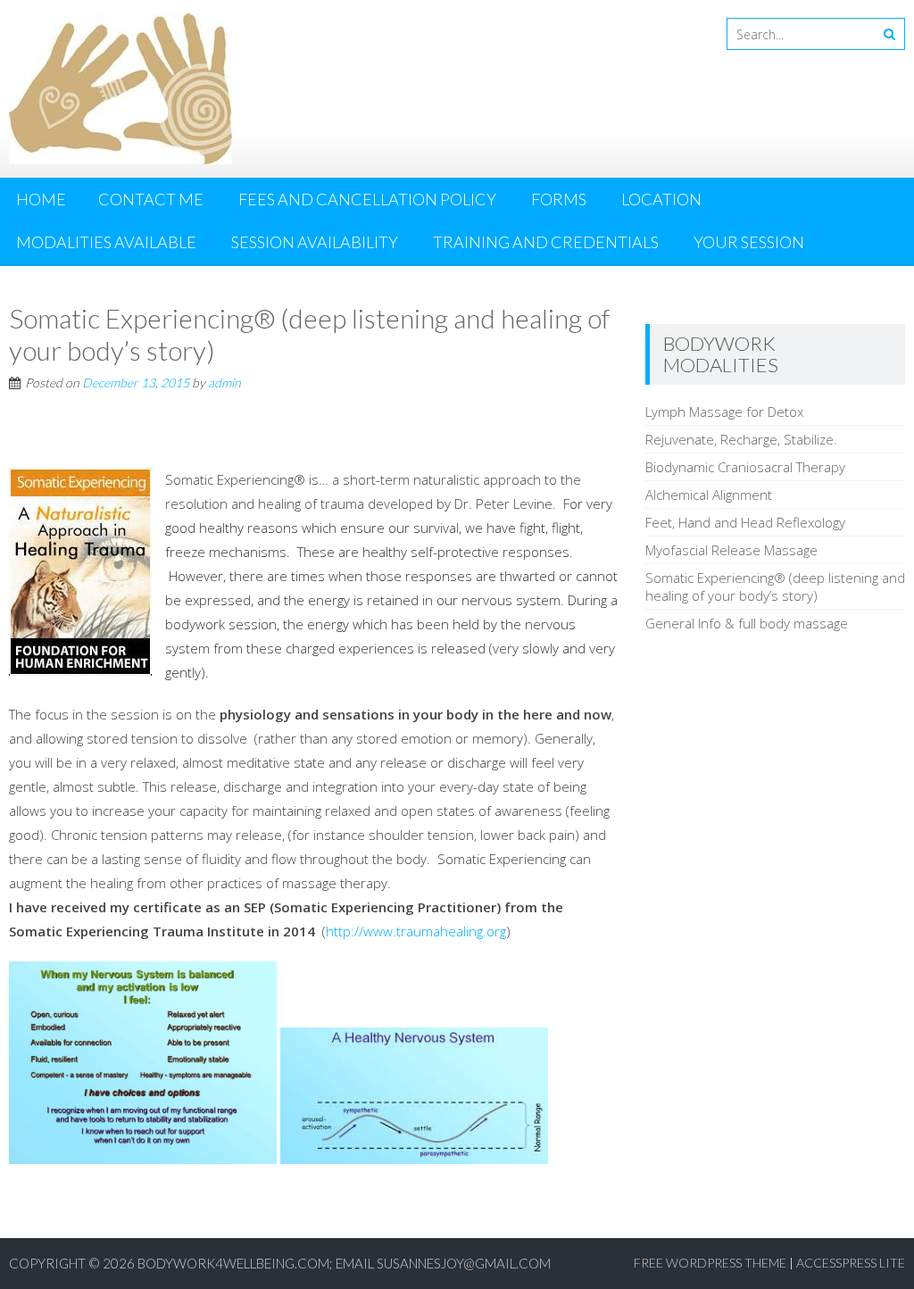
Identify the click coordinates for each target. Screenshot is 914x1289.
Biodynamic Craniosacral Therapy (745, 467)
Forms (558, 199)
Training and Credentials (546, 242)
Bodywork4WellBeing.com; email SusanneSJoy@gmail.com (344, 1263)
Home (41, 199)
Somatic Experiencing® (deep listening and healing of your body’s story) (775, 586)
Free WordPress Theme (710, 1262)
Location (661, 199)
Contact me (151, 199)
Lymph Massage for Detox (724, 411)
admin (224, 382)
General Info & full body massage (746, 623)
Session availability (314, 242)
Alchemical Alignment (708, 494)
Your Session (749, 242)
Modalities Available (106, 242)
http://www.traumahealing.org (416, 931)
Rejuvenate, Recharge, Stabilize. (741, 439)
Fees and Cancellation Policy (367, 199)
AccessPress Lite (850, 1262)
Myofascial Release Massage (731, 550)
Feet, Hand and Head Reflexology (745, 522)
